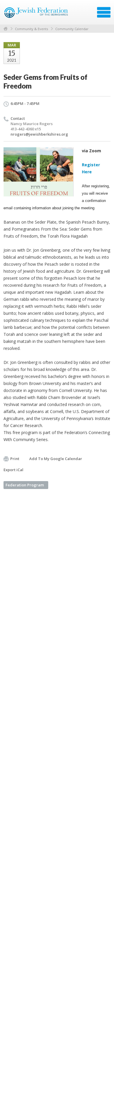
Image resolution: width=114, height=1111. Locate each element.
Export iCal (13, 469)
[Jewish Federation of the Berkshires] (36, 14)
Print (14, 458)
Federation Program (25, 485)
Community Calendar (72, 29)
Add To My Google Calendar (55, 458)
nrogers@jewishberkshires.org (39, 134)
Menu (103, 12)
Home (6, 29)
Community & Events (31, 29)
